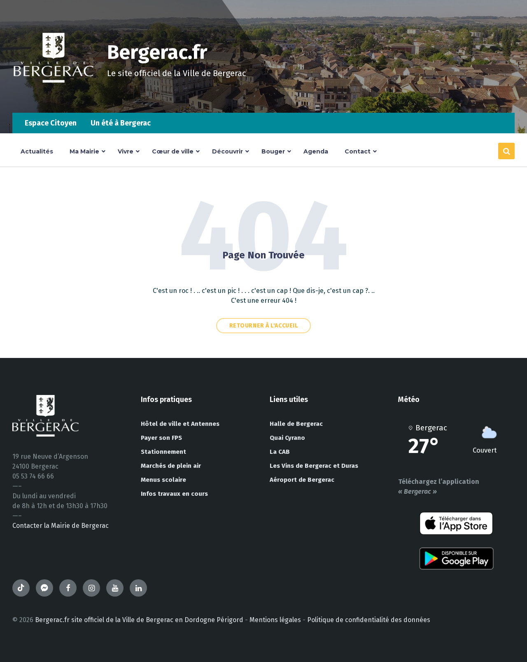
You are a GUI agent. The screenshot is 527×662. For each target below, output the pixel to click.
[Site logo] (53, 96)
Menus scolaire (163, 479)
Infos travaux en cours (174, 493)
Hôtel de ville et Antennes (180, 423)
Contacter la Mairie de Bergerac (60, 526)
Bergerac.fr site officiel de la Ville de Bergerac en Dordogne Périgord (139, 620)
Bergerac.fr (157, 52)
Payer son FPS (161, 437)
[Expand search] (506, 151)
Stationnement (163, 451)
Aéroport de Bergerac (302, 479)
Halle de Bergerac (296, 423)
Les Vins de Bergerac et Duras (314, 465)
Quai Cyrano (287, 437)
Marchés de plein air (171, 465)
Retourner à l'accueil (263, 325)
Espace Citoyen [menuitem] (51, 123)
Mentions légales (275, 620)
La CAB (280, 451)
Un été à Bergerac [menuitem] (121, 123)
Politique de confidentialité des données (368, 620)
